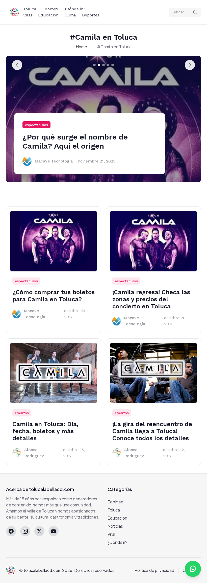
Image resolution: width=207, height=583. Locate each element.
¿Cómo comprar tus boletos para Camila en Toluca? (53, 296)
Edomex (50, 9)
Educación (48, 15)
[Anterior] (17, 65)
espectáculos (36, 125)
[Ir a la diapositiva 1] (94, 65)
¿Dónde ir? (74, 9)
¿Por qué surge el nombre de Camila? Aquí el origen (75, 141)
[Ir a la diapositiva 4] (108, 65)
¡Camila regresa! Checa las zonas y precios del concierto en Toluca (151, 299)
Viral (27, 15)
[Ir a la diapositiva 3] (103, 65)
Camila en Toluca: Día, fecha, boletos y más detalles (45, 431)
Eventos (22, 413)
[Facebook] (11, 531)
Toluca (29, 9)
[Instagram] (25, 531)
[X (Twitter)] (39, 531)
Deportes (90, 15)
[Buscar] (195, 12)
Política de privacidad (154, 570)
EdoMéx (115, 501)
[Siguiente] (190, 65)
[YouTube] (53, 531)
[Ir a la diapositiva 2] (99, 65)
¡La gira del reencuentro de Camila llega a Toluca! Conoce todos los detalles (152, 431)
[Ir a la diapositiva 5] (112, 65)
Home (81, 46)
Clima (70, 15)
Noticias (115, 526)
